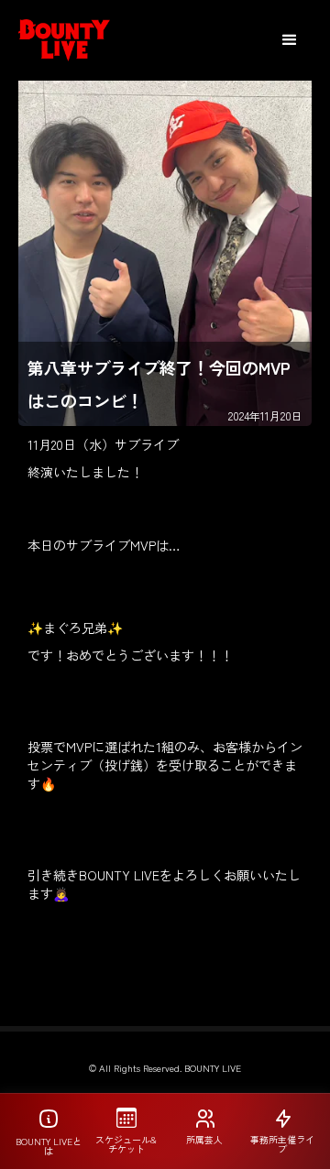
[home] (64, 40)
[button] (290, 40)
